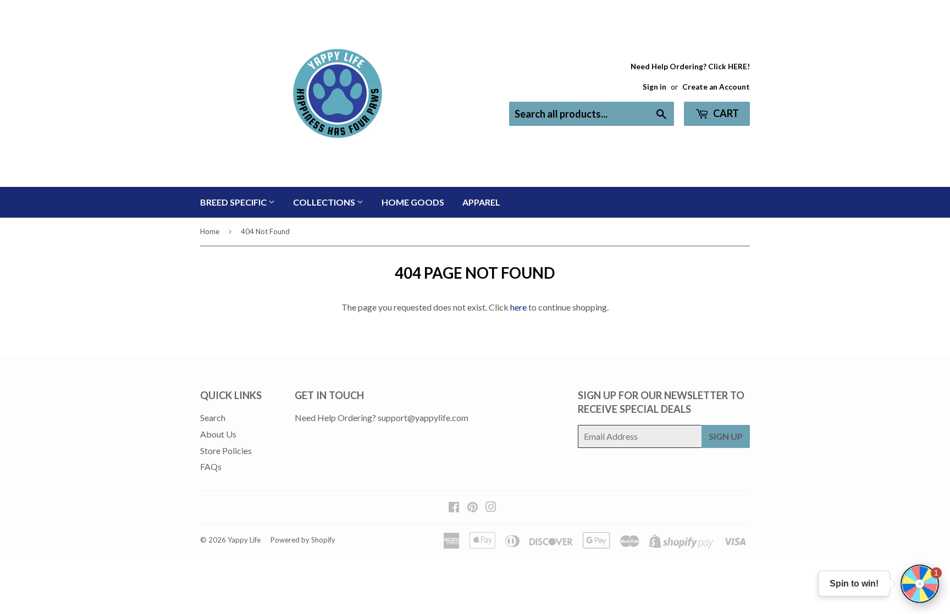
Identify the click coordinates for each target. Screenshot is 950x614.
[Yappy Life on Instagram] (490, 507)
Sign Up (726, 436)
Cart (725, 113)
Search (212, 417)
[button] (920, 584)
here (518, 307)
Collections (325, 202)
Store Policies (226, 450)
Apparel (481, 202)
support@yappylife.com (423, 417)
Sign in (654, 86)
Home (209, 231)
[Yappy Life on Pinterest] (472, 507)
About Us (218, 434)
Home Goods (413, 202)
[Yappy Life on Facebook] (454, 507)
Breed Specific (234, 202)
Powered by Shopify (302, 539)
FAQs (211, 466)
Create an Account (716, 86)
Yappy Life (244, 539)
